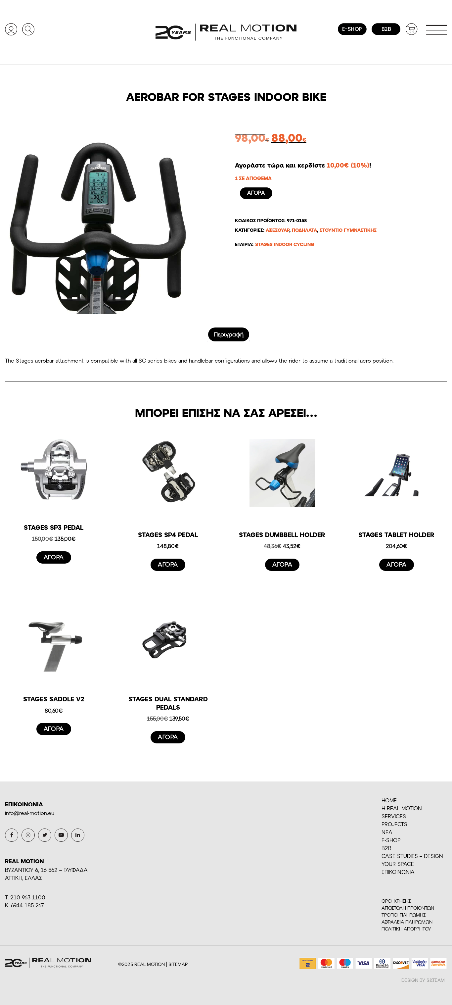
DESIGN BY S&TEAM (423, 980)
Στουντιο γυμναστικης (348, 230)
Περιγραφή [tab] (229, 334)
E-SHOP (391, 840)
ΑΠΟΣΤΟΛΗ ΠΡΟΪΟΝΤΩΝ (408, 908)
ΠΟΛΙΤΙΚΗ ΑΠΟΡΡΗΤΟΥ (406, 928)
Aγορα (256, 192)
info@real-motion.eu (29, 813)
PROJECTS (394, 824)
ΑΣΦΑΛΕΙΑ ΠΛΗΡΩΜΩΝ (407, 922)
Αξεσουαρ (277, 230)
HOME (389, 800)
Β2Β (386, 848)
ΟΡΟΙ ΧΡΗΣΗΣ (396, 901)
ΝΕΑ (387, 832)
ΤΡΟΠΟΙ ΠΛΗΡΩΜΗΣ (404, 915)
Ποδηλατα (304, 230)
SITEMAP (178, 964)
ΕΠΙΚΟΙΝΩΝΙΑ (398, 872)
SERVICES (394, 816)
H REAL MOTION (402, 808)
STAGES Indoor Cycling (284, 244)
